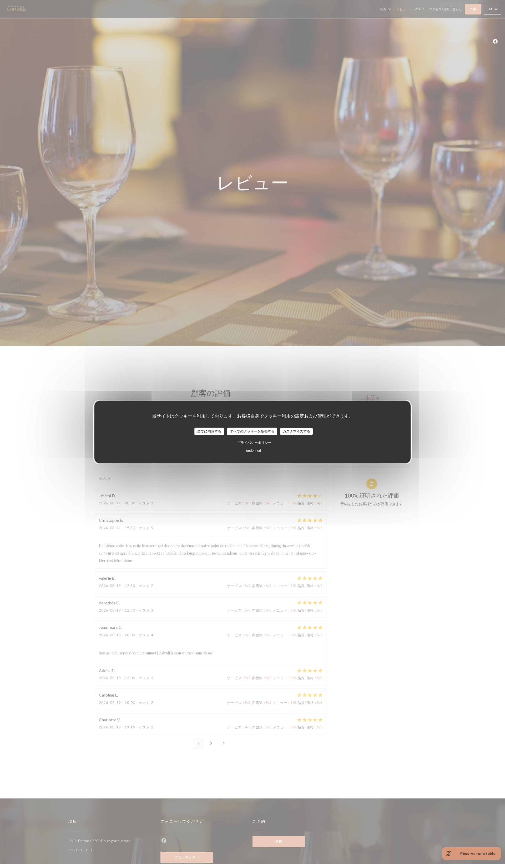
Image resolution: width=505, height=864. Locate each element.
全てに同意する (209, 431)
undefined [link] (253, 450)
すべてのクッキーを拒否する (252, 431)
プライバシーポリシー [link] (254, 442)
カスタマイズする (296, 431)
